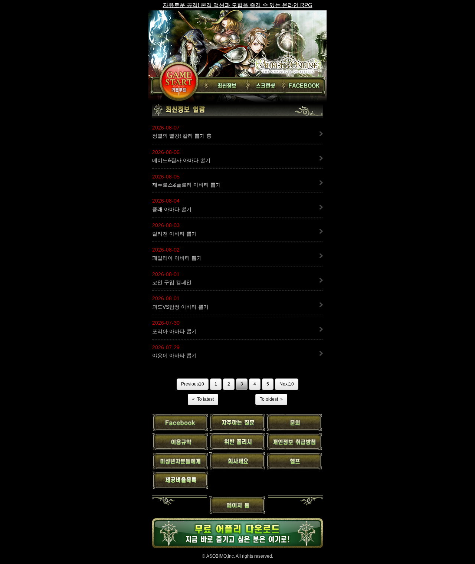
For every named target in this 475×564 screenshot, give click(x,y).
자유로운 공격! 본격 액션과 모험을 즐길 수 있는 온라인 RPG (237, 5)
